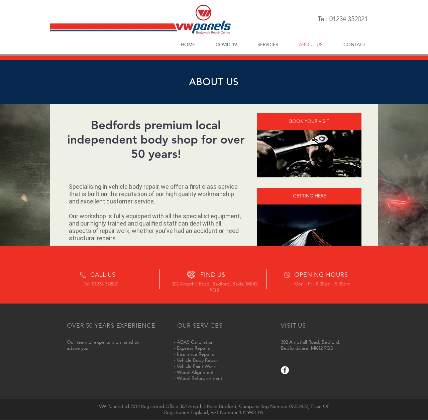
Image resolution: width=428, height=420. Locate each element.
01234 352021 (105, 284)
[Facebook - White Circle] (285, 370)
